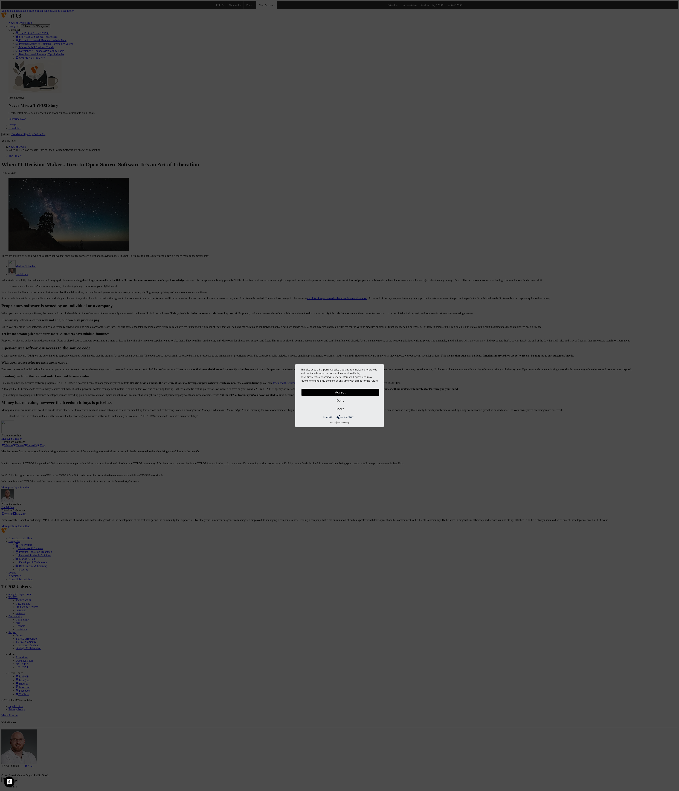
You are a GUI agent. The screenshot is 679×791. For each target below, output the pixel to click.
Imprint (333, 422)
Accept (340, 392)
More (340, 409)
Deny (340, 400)
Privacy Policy (343, 422)
